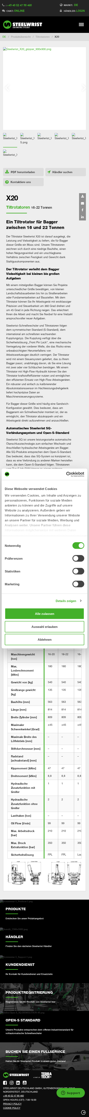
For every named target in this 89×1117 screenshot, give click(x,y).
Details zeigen (66, 600)
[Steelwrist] (23, 24)
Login (80, 10)
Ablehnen (45, 639)
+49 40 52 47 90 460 (19, 5)
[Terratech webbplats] (42, 1075)
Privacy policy (12, 1104)
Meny (81, 24)
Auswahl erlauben (44, 626)
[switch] (78, 558)
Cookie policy (11, 1108)
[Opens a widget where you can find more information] (70, 1093)
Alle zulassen (44, 613)
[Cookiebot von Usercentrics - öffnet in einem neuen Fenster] (66, 474)
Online (19, 10)
